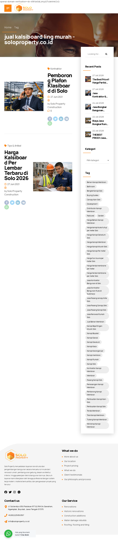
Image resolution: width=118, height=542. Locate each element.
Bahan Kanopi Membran (96, 182)
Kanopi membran (94, 355)
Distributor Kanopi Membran (94, 210)
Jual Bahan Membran (95, 321)
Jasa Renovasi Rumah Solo (95, 315)
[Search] (106, 54)
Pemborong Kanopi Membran (94, 393)
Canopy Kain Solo (93, 199)
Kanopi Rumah (93, 359)
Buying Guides (92, 195)
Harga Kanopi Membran (96, 242)
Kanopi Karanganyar (95, 351)
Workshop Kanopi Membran (93, 425)
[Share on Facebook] (49, 119)
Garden (101, 215)
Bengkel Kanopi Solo (94, 191)
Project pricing (71, 465)
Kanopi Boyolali (93, 333)
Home (8, 27)
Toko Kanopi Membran (95, 415)
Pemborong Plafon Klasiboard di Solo (59, 83)
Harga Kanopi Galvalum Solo (96, 236)
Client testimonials (73, 474)
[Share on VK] (66, 119)
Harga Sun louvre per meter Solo (95, 259)
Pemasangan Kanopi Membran (95, 386)
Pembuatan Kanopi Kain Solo (96, 400)
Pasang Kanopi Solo (94, 380)
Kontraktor (56, 68)
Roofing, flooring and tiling (76, 524)
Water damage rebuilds (75, 520)
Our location (70, 461)
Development (92, 204)
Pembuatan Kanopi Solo (96, 406)
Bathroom (91, 186)
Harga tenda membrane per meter (96, 267)
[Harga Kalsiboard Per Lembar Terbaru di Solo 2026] (52, 176)
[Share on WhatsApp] (49, 123)
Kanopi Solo (91, 364)
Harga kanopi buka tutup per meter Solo (97, 229)
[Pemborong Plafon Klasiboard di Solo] (23, 96)
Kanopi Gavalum (93, 342)
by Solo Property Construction (56, 105)
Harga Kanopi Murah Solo (97, 246)
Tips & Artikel (14, 145)
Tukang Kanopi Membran (97, 419)
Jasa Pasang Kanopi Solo (96, 310)
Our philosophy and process (77, 479)
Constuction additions (75, 515)
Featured (90, 215)
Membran (91, 375)
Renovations (70, 506)
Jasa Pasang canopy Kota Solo (97, 299)
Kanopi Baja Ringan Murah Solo (94, 327)
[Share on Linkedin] (61, 119)
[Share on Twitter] (55, 119)
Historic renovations (74, 511)
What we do (70, 470)
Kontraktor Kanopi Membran (94, 369)
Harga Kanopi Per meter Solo (96, 252)
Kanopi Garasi (92, 338)
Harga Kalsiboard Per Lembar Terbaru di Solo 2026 (16, 165)
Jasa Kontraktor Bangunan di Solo (94, 282)
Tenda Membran (93, 411)
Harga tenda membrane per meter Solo (96, 274)
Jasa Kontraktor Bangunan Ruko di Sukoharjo (94, 291)
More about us (71, 456)
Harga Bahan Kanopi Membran (95, 221)
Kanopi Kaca (92, 346)
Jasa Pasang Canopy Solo (97, 305)
